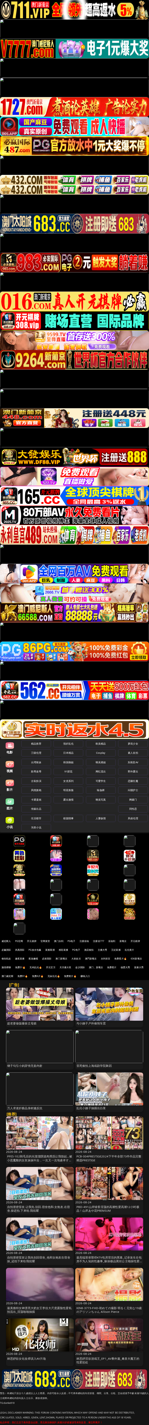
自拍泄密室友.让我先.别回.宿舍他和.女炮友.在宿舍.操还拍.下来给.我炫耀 (38, 1208)
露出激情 (68, 799)
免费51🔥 (20, 967)
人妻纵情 (101, 818)
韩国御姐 (68, 762)
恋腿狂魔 (133, 781)
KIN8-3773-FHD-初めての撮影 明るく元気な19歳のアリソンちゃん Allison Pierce (109, 1310)
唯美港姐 (101, 762)
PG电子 (71, 941)
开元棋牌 (31, 941)
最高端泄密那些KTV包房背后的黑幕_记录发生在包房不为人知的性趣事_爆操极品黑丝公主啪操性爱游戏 (109, 1261)
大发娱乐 (76, 958)
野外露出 (133, 771)
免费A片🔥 (38, 976)
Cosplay (100, 753)
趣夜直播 (20, 958)
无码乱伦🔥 (35, 967)
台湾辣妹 (36, 762)
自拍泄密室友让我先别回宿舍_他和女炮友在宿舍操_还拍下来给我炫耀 (38, 1259)
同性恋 (133, 809)
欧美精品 (101, 743)
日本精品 (68, 753)
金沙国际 (80, 967)
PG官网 (19, 941)
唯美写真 (101, 799)
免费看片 (112, 967)
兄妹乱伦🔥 (54, 976)
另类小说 (36, 827)
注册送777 (98, 941)
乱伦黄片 (129, 949)
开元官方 (50, 967)
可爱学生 (101, 781)
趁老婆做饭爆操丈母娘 (22, 1023)
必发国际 (47, 958)
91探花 (68, 771)
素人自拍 (133, 753)
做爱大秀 (125, 967)
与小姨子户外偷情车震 (91, 1023)
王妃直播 (116, 949)
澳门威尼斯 (7, 976)
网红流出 (101, 771)
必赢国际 (6, 949)
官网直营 (45, 941)
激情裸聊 (6, 967)
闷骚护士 (133, 790)
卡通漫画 (36, 799)
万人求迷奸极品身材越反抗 (24, 1108)
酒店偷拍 (89, 949)
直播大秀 (139, 967)
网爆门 (133, 799)
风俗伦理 (133, 818)
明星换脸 (68, 790)
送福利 (111, 941)
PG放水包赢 (35, 949)
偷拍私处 (6, 958)
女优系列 (68, 781)
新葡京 (123, 941)
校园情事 (68, 818)
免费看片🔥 (120, 958)
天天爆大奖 (65, 967)
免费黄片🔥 (70, 976)
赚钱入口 (85, 976)
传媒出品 (36, 809)
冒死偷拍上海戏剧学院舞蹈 (94, 1066)
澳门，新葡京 (96, 967)
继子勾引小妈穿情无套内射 (24, 1066)
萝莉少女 (133, 743)
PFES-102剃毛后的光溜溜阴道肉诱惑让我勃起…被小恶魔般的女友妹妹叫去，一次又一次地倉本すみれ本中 (39, 1160)
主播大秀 (102, 949)
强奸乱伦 (68, 743)
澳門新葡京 (91, 958)
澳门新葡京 (61, 958)
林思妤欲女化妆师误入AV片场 (26, 1358)
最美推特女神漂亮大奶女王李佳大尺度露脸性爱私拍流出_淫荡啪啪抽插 (39, 1310)
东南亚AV (133, 762)
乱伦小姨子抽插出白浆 (91, 1108)
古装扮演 (36, 781)
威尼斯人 (6, 941)
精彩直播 (63, 949)
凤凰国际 (20, 949)
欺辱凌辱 (36, 771)
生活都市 (36, 818)
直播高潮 (50, 949)
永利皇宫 (105, 958)
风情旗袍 (36, 790)
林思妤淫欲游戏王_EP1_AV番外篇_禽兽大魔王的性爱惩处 (107, 1360)
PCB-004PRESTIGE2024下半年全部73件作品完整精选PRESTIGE (108, 1158)
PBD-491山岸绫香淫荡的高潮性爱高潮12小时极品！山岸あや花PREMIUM (107, 1208)
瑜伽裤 (100, 790)
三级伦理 (36, 753)
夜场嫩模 (33, 958)
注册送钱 (84, 941)
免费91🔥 (22, 976)
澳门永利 (58, 941)
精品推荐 (36, 743)
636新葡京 (136, 958)
